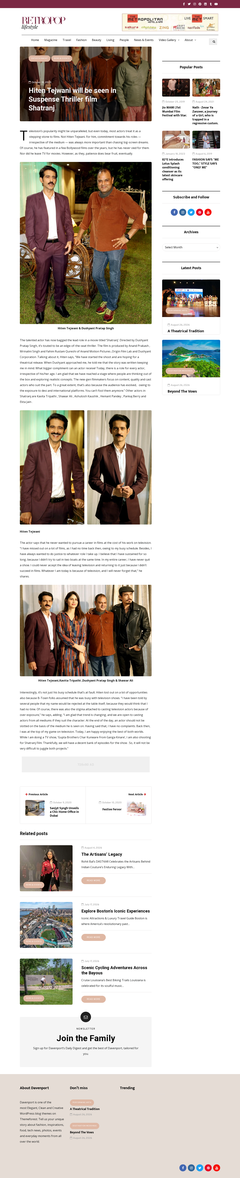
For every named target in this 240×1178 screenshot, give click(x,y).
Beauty (96, 40)
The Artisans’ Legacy (101, 854)
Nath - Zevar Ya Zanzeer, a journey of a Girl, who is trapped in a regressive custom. (205, 115)
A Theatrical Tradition (186, 331)
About (189, 40)
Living (110, 40)
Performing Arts (177, 310)
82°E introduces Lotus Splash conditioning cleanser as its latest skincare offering (173, 169)
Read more (93, 880)
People (124, 40)
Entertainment (39, 58)
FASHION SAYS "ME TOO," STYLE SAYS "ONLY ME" (205, 163)
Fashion (81, 40)
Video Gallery (167, 40)
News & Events (144, 40)
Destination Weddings (180, 371)
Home (35, 40)
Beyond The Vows (182, 391)
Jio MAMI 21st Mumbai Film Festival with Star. (174, 111)
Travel (67, 40)
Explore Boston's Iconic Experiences (115, 911)
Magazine (50, 40)
